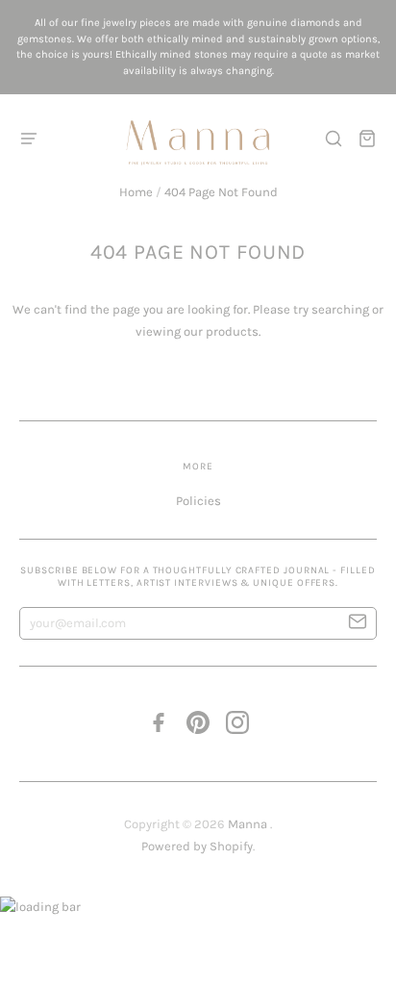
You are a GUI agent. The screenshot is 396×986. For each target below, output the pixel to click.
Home (136, 192)
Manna (249, 824)
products (232, 331)
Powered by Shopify (197, 846)
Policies (198, 500)
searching (340, 309)
